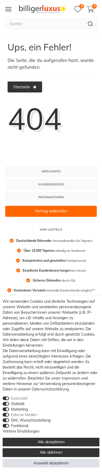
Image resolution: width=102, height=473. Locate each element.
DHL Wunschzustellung (30, 420)
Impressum (71, 378)
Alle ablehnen (51, 452)
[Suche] (90, 24)
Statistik (18, 403)
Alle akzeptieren (51, 442)
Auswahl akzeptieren (51, 463)
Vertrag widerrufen (51, 211)
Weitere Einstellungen (21, 431)
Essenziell (19, 398)
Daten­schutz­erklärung (50, 389)
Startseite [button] (22, 87)
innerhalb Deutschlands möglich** (54, 290)
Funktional (19, 425)
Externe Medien (24, 414)
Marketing (19, 409)
